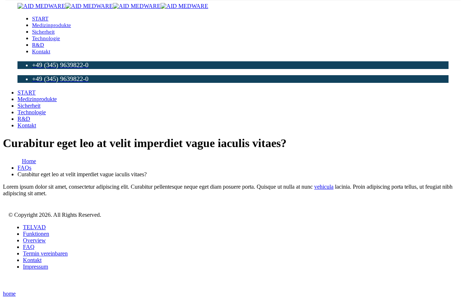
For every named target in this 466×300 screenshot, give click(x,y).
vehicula (323, 187)
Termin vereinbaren (45, 253)
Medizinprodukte (51, 25)
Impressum (35, 267)
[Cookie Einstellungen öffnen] (16, 291)
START (40, 19)
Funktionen (36, 234)
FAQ (29, 247)
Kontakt (41, 51)
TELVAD (34, 227)
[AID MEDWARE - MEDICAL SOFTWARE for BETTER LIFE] (112, 6)
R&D (38, 45)
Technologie (46, 38)
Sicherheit (43, 32)
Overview (34, 240)
